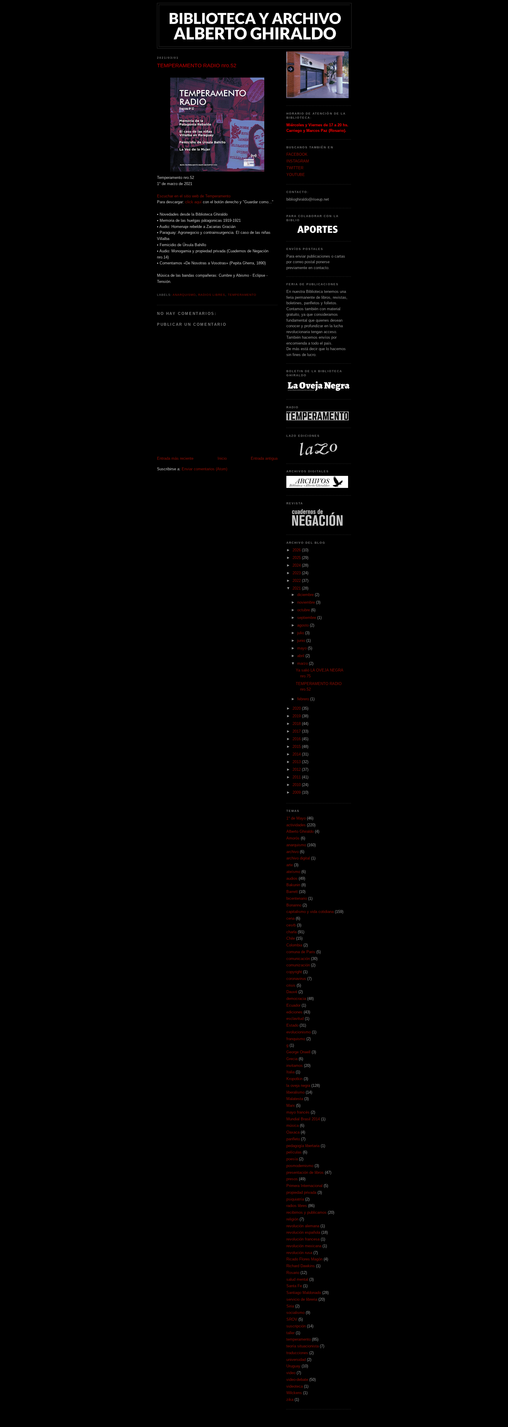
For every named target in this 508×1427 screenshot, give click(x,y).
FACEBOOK (297, 154)
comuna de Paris (300, 952)
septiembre (307, 617)
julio (301, 633)
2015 (297, 746)
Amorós (293, 838)
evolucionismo (298, 1032)
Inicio (222, 458)
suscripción (296, 1326)
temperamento (242, 294)
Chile (290, 938)
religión (292, 1219)
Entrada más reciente (175, 458)
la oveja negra (298, 1085)
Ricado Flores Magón (304, 1259)
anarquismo (184, 294)
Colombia (294, 945)
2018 (297, 723)
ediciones (294, 1012)
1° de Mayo (296, 818)
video (290, 1373)
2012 (297, 769)
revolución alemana (302, 1226)
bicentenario (296, 898)
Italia (290, 1072)
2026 (297, 550)
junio (301, 640)
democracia (296, 998)
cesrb (291, 925)
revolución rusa (299, 1252)
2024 (297, 565)
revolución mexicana (303, 1246)
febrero (303, 699)
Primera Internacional (304, 1185)
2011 (297, 777)
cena (290, 918)
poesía (292, 1159)
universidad (296, 1359)
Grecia (292, 1059)
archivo (292, 852)
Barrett (292, 891)
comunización (298, 965)
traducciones (297, 1353)
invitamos (294, 1065)
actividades (296, 825)
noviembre (306, 602)
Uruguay (293, 1366)
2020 (297, 708)
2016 (297, 739)
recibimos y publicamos (306, 1212)
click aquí (193, 202)
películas (294, 1152)
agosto (303, 625)
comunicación (298, 958)
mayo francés (298, 1112)
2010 (297, 785)
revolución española (303, 1232)
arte (289, 865)
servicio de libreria (301, 1299)
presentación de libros (305, 1172)
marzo (303, 663)
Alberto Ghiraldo (300, 831)
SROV (291, 1319)
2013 (297, 762)
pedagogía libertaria (303, 1146)
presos (292, 1179)
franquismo (295, 1039)
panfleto (293, 1139)
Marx (290, 1105)
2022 (297, 580)
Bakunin (293, 885)
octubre (304, 610)
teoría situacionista (302, 1346)
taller (290, 1333)
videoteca (294, 1386)
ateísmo (293, 871)
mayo (302, 648)
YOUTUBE (295, 174)
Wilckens (294, 1393)
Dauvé (291, 992)
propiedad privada (301, 1192)
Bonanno (293, 905)
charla (291, 932)
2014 (297, 754)
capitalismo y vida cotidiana (310, 911)
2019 (297, 716)
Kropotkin (294, 1079)
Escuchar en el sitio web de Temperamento (193, 196)
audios (292, 878)
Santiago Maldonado (303, 1292)
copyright (294, 972)
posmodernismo (299, 1166)
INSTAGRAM (297, 161)
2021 (297, 588)
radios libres (211, 294)
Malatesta (294, 1099)
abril (301, 656)
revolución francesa (303, 1239)
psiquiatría (295, 1199)
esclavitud (295, 1018)
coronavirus (296, 978)
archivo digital (298, 858)
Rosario (292, 1272)
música (292, 1125)
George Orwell (298, 1052)
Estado (292, 1025)
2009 (297, 792)
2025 (297, 557)
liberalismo (295, 1092)
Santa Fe (294, 1286)
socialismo (295, 1312)
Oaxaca (293, 1132)
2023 (297, 573)
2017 (297, 731)
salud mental (297, 1279)
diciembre (306, 594)
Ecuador (293, 1005)
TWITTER (294, 168)
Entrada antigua (264, 458)
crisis (290, 985)
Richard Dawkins (300, 1266)
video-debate (297, 1379)
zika (289, 1399)
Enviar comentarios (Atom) (204, 469)
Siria (290, 1306)
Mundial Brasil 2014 (303, 1119)
